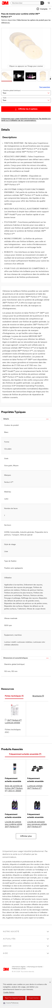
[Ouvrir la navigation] (49, 3)
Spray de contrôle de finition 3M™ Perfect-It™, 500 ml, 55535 (14, 788)
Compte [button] (44, 9)
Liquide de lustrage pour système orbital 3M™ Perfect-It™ (13, 824)
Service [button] (7, 946)
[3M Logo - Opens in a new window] (5, 3)
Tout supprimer (44, 87)
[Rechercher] (42, 3)
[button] (11, 1003)
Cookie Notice (8, 992)
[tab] (14, 696)
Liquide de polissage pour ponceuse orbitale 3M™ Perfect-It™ (37, 824)
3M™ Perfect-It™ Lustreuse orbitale (13, 721)
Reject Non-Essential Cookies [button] (14, 998)
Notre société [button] (11, 932)
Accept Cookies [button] (34, 998)
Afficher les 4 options (27, 109)
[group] (6, 75)
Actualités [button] (9, 939)
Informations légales (19, 967)
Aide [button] (5, 953)
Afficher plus (26, 836)
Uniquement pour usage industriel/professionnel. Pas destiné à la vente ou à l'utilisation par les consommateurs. (26, 119)
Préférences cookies (19, 968)
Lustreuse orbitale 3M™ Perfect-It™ (34, 787)
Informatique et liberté (34, 967)
